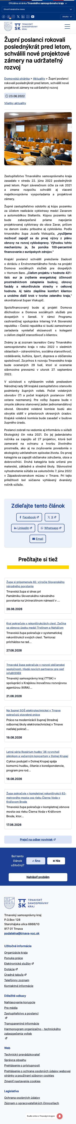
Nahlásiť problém (38, 877)
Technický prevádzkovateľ (22, 1054)
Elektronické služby (17, 963)
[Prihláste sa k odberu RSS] (28, 16)
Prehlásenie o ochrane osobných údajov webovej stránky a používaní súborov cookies (37, 1073)
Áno (37, 861)
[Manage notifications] (59, 1116)
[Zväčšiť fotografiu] (38, 164)
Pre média (10, 1008)
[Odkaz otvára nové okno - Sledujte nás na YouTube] (32, 16)
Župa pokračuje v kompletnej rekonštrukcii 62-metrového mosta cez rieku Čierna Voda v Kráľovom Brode (36, 797)
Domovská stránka (17, 78)
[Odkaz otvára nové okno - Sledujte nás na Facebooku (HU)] (8, 16)
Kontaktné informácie (18, 986)
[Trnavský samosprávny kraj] (20, 26)
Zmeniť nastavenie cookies (22, 1081)
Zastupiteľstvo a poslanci (21, 1013)
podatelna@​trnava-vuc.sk (21, 933)
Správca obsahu (15, 1060)
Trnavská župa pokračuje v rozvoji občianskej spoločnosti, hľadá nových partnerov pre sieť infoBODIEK (35, 669)
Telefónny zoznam (16, 980)
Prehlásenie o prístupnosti (22, 1065)
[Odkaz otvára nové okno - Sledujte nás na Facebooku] (3, 16)
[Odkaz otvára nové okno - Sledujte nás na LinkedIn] (23, 16)
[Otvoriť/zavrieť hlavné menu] (67, 26)
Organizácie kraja (16, 952)
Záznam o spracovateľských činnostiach (31, 1103)
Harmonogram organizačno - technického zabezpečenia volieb (32, 1031)
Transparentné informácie (21, 1023)
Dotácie (9, 969)
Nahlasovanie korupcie (19, 1002)
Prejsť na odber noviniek (36, 839)
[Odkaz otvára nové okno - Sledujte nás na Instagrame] (13, 16)
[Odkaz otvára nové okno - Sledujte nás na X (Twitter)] (18, 16)
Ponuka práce (13, 958)
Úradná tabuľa (14, 974)
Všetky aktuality (15, 103)
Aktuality (39, 78)
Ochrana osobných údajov (22, 1097)
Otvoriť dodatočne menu (14, 9)
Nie (58, 861)
